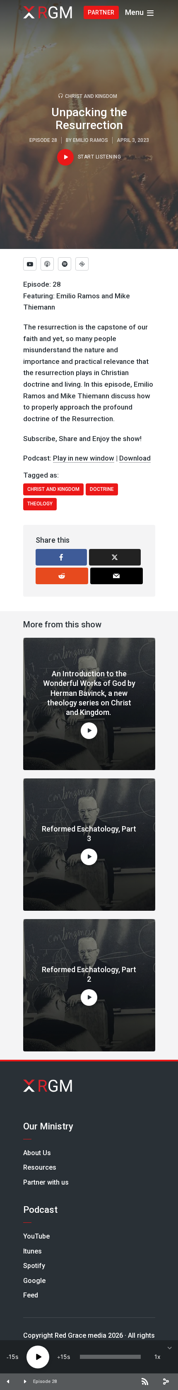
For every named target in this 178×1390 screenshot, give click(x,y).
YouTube (36, 1236)
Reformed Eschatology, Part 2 (89, 974)
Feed (30, 1295)
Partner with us (46, 1182)
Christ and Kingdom (91, 96)
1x (157, 1356)
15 (12, 1356)
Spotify (34, 1266)
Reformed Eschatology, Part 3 (89, 833)
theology (40, 504)
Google (34, 1281)
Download (135, 458)
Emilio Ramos (90, 140)
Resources (39, 1167)
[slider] (110, 1357)
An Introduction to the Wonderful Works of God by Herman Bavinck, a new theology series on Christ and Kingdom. (89, 693)
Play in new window (83, 458)
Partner (101, 12)
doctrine (102, 489)
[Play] (37, 1357)
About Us (37, 1153)
